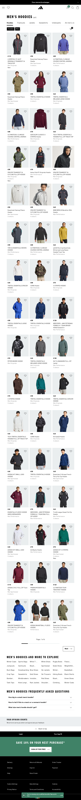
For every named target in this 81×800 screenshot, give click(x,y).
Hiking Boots (57, 674)
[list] (40, 23)
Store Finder (34, 773)
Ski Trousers (46, 674)
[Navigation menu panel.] (3, 7)
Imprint (32, 768)
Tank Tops (10, 683)
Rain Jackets (34, 683)
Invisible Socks (33, 679)
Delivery (9, 762)
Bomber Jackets (10, 679)
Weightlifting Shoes (69, 666)
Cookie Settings (12, 784)
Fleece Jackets (67, 662)
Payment (55, 768)
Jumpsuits (11, 666)
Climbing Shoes (56, 683)
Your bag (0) (58, 734)
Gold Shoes (34, 674)
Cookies (54, 784)
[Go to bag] (77, 7)
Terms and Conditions (37, 789)
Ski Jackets (45, 670)
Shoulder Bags (44, 683)
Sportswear (45, 666)
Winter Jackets (55, 670)
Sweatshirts (22, 674)
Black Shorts (69, 674)
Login (21, 734)
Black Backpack (56, 679)
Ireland (43, 797)
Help (8, 773)
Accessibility (56, 789)
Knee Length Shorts (23, 683)
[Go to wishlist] (8, 7)
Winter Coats (11, 662)
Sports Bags (22, 662)
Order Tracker (56, 762)
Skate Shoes (57, 666)
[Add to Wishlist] (25, 36)
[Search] (72, 7)
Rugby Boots (57, 662)
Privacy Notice (11, 789)
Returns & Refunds (36, 762)
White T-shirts (33, 662)
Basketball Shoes (68, 670)
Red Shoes (45, 678)
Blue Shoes (34, 670)
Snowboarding (23, 670)
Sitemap (10, 768)
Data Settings (34, 784)
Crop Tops (10, 674)
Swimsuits (22, 666)
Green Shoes (69, 678)
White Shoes (45, 662)
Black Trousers (33, 666)
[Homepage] (40, 8)
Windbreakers (23, 678)
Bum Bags (11, 670)
